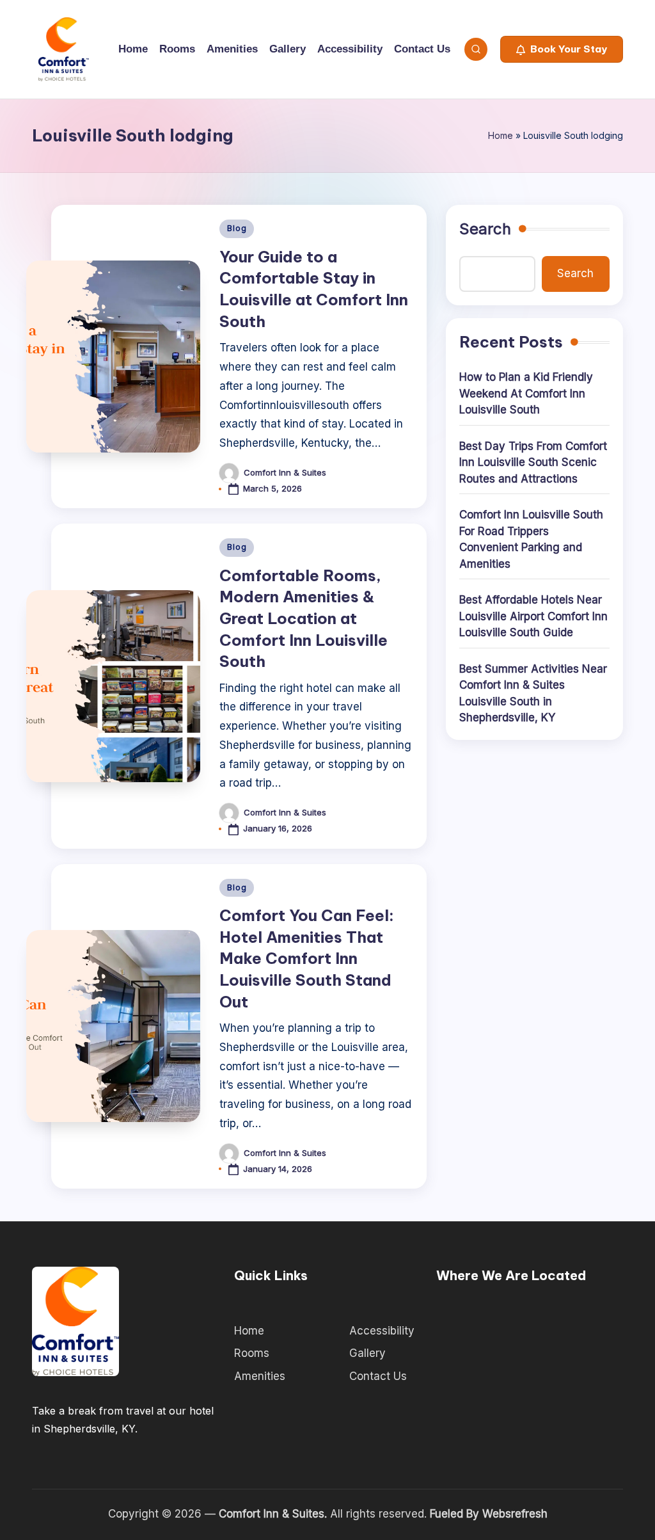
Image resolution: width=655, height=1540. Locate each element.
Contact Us (378, 1376)
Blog (236, 228)
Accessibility (381, 1330)
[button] (561, 49)
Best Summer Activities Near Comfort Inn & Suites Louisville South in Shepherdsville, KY (533, 693)
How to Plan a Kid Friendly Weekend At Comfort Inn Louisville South (526, 393)
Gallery (367, 1353)
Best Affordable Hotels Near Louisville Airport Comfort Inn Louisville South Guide (533, 616)
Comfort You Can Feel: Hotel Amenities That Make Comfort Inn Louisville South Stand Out (306, 958)
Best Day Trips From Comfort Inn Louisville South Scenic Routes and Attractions (533, 462)
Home (500, 135)
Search (485, 229)
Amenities (259, 1376)
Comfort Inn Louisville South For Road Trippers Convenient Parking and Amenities (531, 539)
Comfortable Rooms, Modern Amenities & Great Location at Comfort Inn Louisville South (303, 618)
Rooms (251, 1353)
